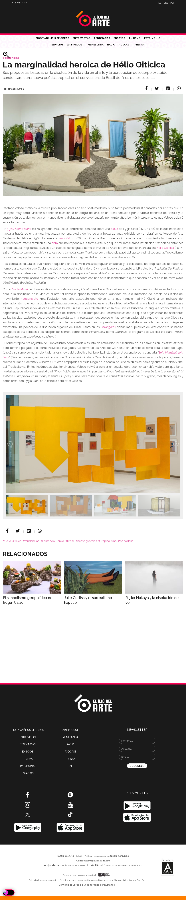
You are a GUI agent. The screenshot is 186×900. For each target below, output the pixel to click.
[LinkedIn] (168, 88)
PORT (173, 3)
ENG (166, 3)
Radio (111, 44)
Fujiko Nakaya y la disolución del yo (152, 600)
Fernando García (53, 541)
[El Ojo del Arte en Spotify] (70, 796)
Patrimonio (152, 38)
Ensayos (119, 38)
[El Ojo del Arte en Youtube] (70, 806)
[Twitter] (157, 88)
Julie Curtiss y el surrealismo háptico (88, 600)
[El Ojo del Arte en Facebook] (27, 796)
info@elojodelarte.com (99, 860)
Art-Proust (75, 44)
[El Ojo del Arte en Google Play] (137, 806)
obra (55, 243)
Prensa (139, 44)
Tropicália (65, 238)
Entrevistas (81, 38)
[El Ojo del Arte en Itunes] (70, 827)
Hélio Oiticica (165, 248)
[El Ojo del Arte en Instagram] (27, 806)
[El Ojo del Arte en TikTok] (70, 814)
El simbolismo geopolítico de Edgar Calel (27, 600)
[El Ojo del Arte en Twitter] (27, 814)
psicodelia (126, 541)
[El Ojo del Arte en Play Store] (28, 827)
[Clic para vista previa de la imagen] (93, 140)
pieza (114, 229)
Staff (70, 766)
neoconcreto (29, 298)
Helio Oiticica (13, 541)
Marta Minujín (20, 289)
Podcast (125, 44)
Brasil (70, 541)
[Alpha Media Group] (167, 866)
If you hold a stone (19, 229)
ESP (160, 3)
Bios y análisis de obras (52, 38)
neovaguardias (87, 541)
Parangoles (108, 327)
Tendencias (102, 38)
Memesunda (96, 44)
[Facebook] (147, 88)
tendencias (32, 541)
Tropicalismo (108, 541)
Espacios (57, 44)
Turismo (135, 38)
